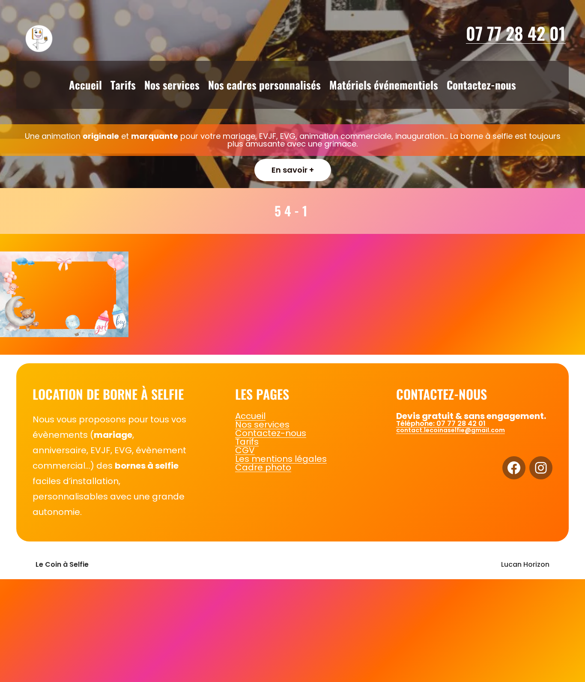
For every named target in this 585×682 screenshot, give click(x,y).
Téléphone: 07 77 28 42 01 (441, 423)
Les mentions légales (281, 459)
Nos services (262, 425)
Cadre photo (263, 467)
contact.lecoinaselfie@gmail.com (450, 430)
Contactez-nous (270, 433)
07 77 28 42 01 (516, 33)
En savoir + (293, 170)
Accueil (250, 416)
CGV (245, 450)
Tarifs (247, 442)
